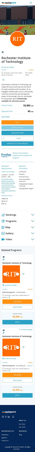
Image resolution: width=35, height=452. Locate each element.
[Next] (17, 274)
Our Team (22, 427)
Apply (17, 122)
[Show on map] (9, 297)
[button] (17, 215)
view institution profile (17, 144)
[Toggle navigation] (30, 3)
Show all (29, 366)
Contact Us (4, 440)
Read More (17, 307)
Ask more (17, 302)
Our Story (22, 424)
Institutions (4, 435)
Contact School (17, 127)
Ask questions (17, 133)
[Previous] (5, 274)
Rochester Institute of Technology (17, 263)
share (18, 138)
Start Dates (5, 117)
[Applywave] (9, 3)
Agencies (4, 438)
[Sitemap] (13, 417)
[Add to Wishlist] (3, 80)
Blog (20, 435)
